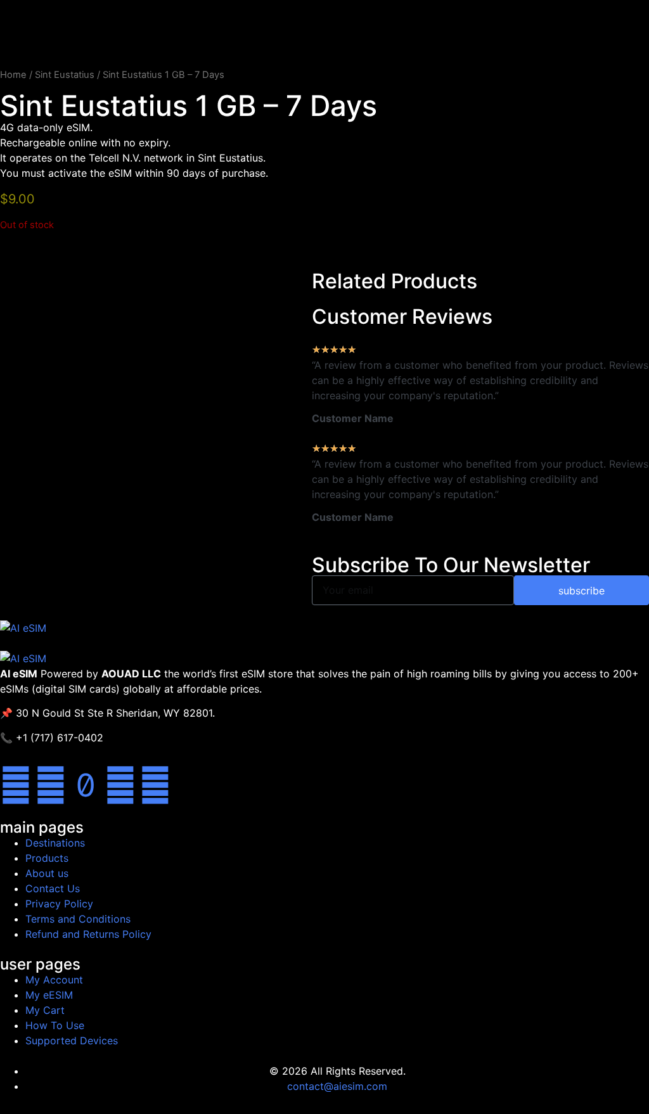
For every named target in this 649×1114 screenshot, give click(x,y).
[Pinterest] (155, 785)
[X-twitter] (51, 785)
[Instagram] (120, 785)
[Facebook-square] (16, 785)
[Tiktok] (85, 785)
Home (13, 74)
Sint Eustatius (64, 74)
